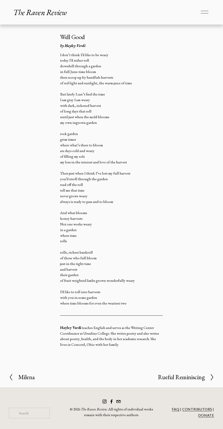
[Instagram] (104, 401)
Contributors (197, 409)
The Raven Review (40, 12)
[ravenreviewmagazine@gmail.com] (118, 401)
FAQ (175, 409)
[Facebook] (111, 401)
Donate (206, 415)
